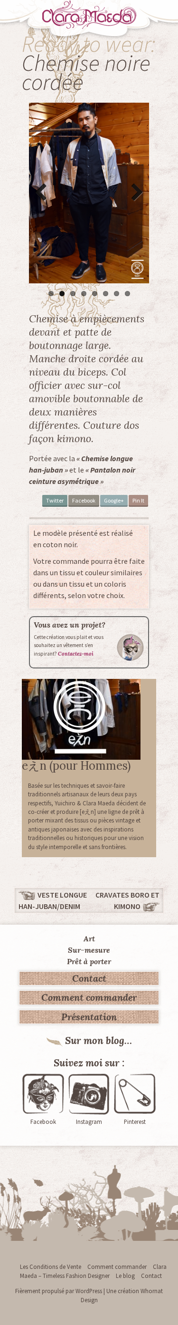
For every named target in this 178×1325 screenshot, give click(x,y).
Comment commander (89, 997)
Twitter (55, 500)
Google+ (114, 500)
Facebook (83, 500)
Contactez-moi (76, 653)
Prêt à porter (89, 961)
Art (89, 938)
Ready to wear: (89, 43)
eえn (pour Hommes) (76, 765)
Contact (89, 978)
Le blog (125, 1275)
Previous (43, 193)
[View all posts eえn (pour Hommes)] (81, 718)
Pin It (138, 500)
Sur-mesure (89, 950)
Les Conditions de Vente (50, 1266)
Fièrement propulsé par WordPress (58, 1291)
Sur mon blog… (98, 1040)
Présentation (89, 1017)
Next (134, 193)
